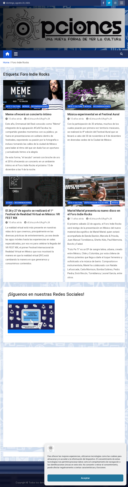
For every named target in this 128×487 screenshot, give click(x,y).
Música (25, 106)
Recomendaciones (39, 106)
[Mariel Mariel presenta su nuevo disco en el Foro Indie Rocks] (95, 191)
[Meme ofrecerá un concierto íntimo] (33, 95)
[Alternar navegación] (16, 53)
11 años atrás (77, 218)
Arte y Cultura (13, 106)
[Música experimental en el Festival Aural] (95, 95)
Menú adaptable (121, 3)
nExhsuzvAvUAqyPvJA (38, 118)
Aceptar (85, 478)
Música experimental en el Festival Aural (93, 114)
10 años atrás (15, 118)
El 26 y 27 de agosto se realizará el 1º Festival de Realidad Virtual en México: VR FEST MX (32, 214)
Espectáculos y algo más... (97, 203)
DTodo (9, 203)
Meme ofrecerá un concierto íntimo (28, 114)
